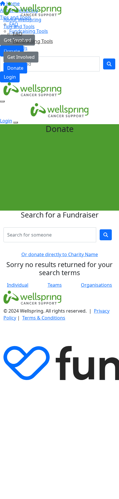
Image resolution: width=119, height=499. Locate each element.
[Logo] (32, 9)
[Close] (15, 122)
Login (10, 77)
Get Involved (21, 57)
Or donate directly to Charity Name (59, 254)
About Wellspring (22, 19)
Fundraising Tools (33, 41)
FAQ (17, 33)
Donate (15, 68)
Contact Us (15, 48)
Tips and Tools (19, 26)
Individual (17, 285)
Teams (55, 285)
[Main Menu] (2, 101)
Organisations (96, 285)
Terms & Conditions (43, 318)
